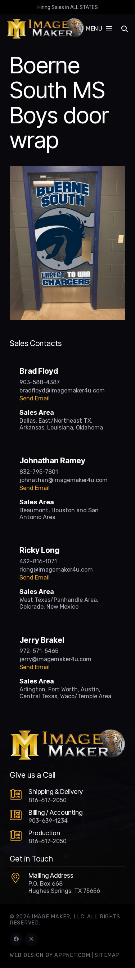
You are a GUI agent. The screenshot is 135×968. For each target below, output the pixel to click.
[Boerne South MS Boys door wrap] (67, 170)
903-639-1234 (48, 820)
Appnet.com (72, 955)
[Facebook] (16, 939)
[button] (99, 29)
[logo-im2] (45, 29)
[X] (31, 939)
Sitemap (107, 955)
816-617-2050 (47, 800)
